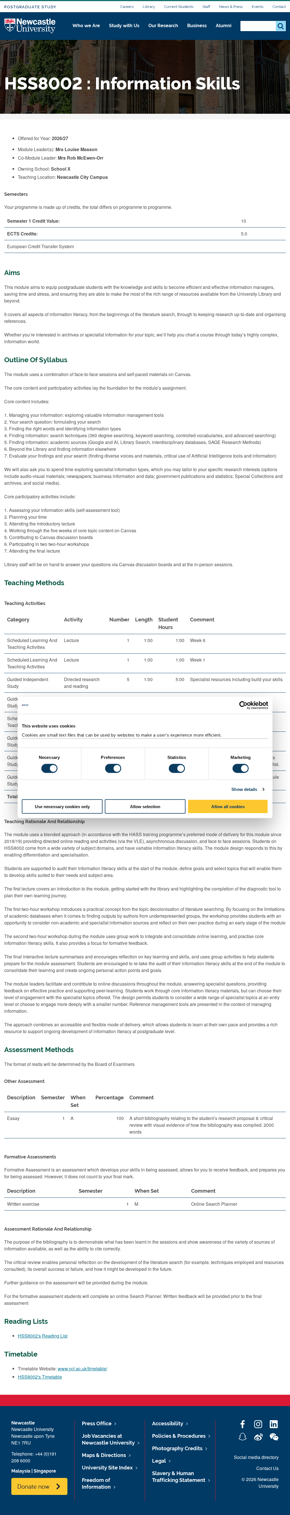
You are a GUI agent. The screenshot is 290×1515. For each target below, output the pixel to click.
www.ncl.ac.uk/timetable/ (82, 1368)
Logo (30, 26)
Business (197, 25)
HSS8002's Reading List (42, 1335)
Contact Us (267, 1468)
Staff (206, 7)
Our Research (163, 25)
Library (149, 7)
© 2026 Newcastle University (260, 1482)
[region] (145, 1117)
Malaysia (20, 1471)
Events (257, 7)
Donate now (33, 1486)
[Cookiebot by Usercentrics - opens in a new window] (243, 705)
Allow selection (145, 806)
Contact (279, 7)
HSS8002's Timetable (40, 1377)
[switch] (113, 768)
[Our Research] (163, 31)
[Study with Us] (124, 31)
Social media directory (256, 1457)
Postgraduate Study (30, 7)
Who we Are (86, 25)
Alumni (223, 25)
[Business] (197, 31)
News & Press (231, 7)
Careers (127, 7)
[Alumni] (223, 31)
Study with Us (124, 25)
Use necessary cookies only (62, 806)
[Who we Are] (86, 31)
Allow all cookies (228, 806)
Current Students (178, 7)
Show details (244, 789)
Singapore (45, 1471)
